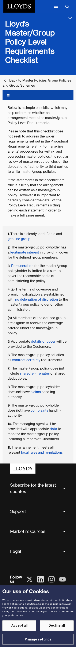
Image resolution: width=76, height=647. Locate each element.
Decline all (57, 625)
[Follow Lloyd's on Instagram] (51, 579)
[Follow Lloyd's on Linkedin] (40, 579)
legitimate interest (24, 252)
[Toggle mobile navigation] (56, 6)
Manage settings (38, 639)
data (53, 429)
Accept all (19, 625)
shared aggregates (35, 373)
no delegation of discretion (37, 299)
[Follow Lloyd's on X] (29, 579)
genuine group (19, 239)
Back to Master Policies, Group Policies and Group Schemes (37, 83)
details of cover (43, 341)
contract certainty (26, 360)
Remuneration (22, 266)
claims (36, 392)
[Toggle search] (67, 6)
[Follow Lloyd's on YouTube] (62, 579)
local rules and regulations (41, 452)
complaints (39, 410)
